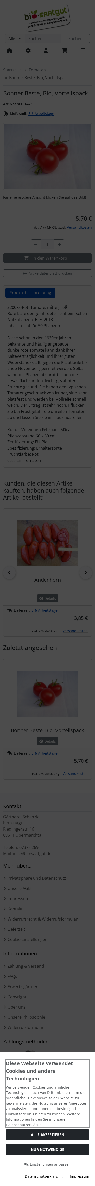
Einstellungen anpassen (50, 1164)
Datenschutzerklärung (44, 1176)
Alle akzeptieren (47, 1134)
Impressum (79, 1176)
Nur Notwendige (47, 1149)
